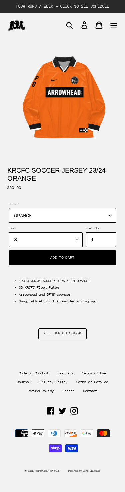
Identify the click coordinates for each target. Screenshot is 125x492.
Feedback (66, 373)
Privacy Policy (54, 382)
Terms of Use (94, 373)
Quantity (92, 228)
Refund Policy (41, 391)
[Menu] (113, 25)
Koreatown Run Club (48, 470)
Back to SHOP (67, 333)
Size (12, 228)
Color (13, 204)
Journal (24, 382)
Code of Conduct (34, 373)
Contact (90, 391)
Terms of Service (92, 382)
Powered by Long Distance (84, 470)
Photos (69, 391)
